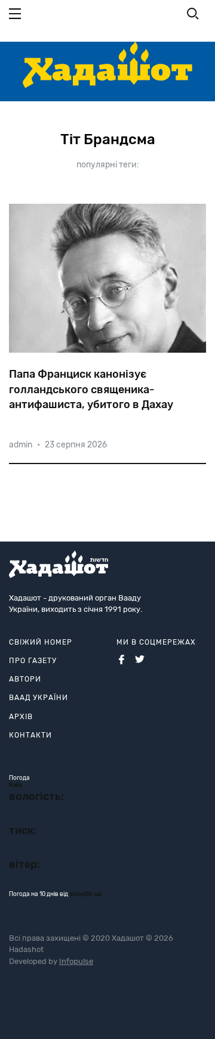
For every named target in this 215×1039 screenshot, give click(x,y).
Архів (21, 717)
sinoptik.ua (85, 894)
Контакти (30, 735)
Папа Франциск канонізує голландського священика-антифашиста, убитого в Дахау (91, 389)
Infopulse (76, 961)
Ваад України (38, 697)
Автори (25, 679)
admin (20, 445)
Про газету (33, 661)
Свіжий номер (40, 642)
